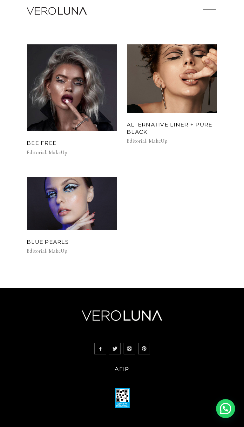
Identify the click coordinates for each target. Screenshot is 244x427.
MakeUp (58, 152)
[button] (225, 408)
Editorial (36, 152)
